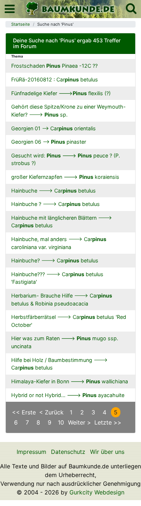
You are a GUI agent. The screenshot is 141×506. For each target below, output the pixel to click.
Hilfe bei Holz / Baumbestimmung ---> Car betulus (59, 364)
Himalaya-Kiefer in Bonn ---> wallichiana (69, 381)
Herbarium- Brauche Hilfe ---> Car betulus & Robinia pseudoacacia (61, 299)
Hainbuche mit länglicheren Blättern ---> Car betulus (61, 222)
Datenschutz (68, 451)
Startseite (20, 24)
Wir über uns (107, 451)
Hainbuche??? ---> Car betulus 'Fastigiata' (57, 278)
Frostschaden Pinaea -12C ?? (54, 66)
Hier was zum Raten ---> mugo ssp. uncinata (64, 342)
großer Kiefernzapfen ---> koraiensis (65, 177)
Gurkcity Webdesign (96, 492)
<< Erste (24, 412)
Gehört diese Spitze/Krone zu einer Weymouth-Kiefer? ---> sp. (68, 111)
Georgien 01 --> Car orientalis (53, 128)
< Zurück (51, 412)
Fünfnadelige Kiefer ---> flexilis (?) (61, 93)
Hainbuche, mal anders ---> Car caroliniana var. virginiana (58, 243)
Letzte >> (107, 422)
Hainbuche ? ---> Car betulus (55, 204)
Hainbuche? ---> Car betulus (54, 260)
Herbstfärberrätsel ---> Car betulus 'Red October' (68, 321)
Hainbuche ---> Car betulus (53, 190)
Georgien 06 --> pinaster (48, 142)
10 (61, 422)
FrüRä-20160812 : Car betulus (54, 79)
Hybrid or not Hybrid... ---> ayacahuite (67, 395)
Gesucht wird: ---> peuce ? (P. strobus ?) (65, 159)
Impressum (31, 451)
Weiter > (79, 422)
